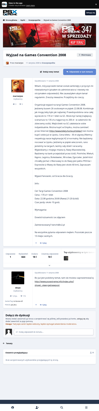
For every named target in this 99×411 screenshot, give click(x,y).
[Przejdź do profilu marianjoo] (7, 63)
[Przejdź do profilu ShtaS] (66, 258)
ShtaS (17, 287)
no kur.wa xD (18, 301)
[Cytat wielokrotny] (36, 243)
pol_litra (13, 305)
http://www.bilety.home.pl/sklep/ (66, 131)
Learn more (5, 4)
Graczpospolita (48, 63)
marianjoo (19, 63)
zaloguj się (81, 319)
